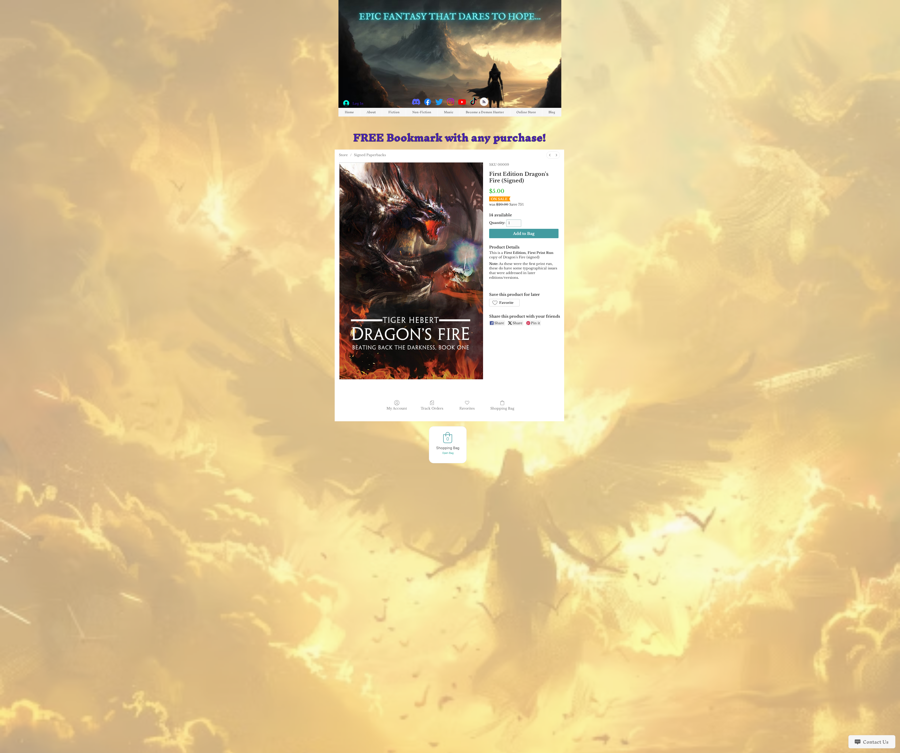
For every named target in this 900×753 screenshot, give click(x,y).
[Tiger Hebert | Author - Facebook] (427, 101)
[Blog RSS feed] (484, 102)
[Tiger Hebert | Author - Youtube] (462, 101)
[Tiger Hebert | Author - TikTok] (473, 101)
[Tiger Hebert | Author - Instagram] (450, 101)
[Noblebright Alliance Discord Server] (416, 101)
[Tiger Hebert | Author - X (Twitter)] (439, 101)
